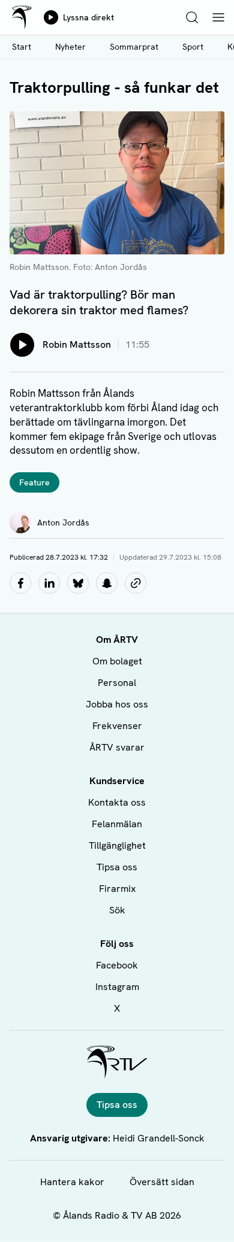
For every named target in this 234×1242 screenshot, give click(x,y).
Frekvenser (117, 725)
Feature (34, 482)
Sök (117, 910)
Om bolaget (117, 661)
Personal (117, 682)
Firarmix (117, 888)
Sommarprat (134, 46)
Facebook (117, 965)
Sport (192, 46)
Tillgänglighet (117, 845)
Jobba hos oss (117, 704)
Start (21, 46)
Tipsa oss (117, 867)
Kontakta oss (117, 802)
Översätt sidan (162, 1182)
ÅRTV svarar (117, 747)
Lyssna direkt (88, 17)
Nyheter (70, 46)
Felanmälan (117, 824)
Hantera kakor (72, 1182)
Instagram (117, 986)
